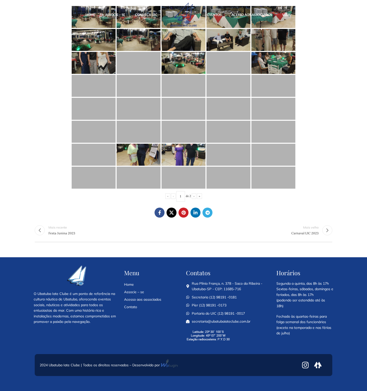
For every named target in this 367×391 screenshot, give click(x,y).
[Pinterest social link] (183, 213)
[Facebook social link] (160, 213)
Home (129, 284)
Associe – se (134, 292)
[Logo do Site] (183, 14)
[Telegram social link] (207, 213)
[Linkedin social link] (195, 213)
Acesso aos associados (142, 299)
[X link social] (172, 213)
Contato (130, 307)
